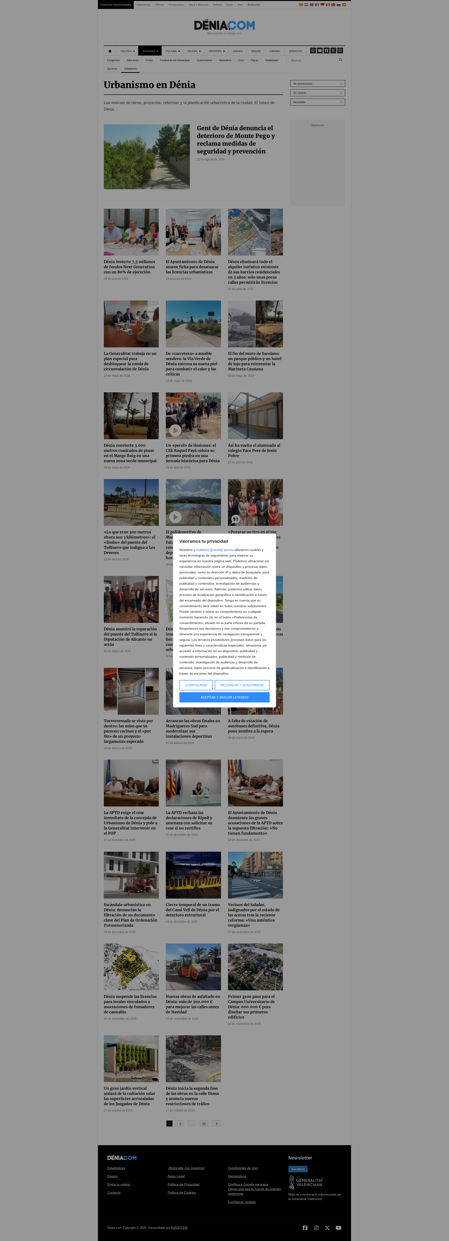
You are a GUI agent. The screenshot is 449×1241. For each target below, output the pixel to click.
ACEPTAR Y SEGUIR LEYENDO (224, 697)
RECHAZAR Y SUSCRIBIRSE (242, 685)
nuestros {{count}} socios (214, 550)
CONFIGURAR (196, 685)
